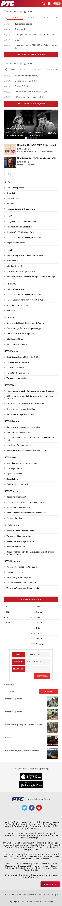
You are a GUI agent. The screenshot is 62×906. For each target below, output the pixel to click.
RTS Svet (10, 283)
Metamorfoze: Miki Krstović (18, 432)
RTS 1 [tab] (15, 17)
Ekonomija (20, 824)
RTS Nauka (11, 317)
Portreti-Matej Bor (14, 518)
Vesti (6, 822)
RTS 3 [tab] (47, 17)
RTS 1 (8, 182)
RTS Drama (11, 351)
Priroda (8, 847)
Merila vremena (35, 824)
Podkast (48, 826)
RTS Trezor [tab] (24, 69)
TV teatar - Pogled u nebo (17, 373)
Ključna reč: (18, 669)
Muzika (40, 842)
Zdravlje (34, 845)
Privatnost (9, 894)
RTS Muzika (11, 525)
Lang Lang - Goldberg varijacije (19, 445)
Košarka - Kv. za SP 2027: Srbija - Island (36, 145)
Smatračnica (35, 826)
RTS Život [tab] (47, 69)
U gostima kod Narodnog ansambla (21, 463)
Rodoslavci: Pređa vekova (17, 305)
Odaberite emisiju (34, 662)
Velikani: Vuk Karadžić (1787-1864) (21, 567)
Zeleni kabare (12, 479)
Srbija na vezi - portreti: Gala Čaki (20, 409)
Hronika (55, 822)
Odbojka (49, 833)
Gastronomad (12, 198)
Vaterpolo (21, 835)
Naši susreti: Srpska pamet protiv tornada (24, 237)
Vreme (8, 826)
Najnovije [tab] (9, 684)
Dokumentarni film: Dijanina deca (20, 271)
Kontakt (14, 875)
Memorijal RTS (36, 837)
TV (5, 854)
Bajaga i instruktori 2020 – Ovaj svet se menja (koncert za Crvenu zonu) (30, 553)
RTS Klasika (11, 421)
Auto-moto (44, 835)
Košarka (30, 833)
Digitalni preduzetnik (24, 847)
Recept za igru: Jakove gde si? (19, 577)
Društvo (8, 824)
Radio (8, 863)
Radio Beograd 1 (22, 863)
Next (56, 18)
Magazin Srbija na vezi (16, 242)
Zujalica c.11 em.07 (14, 572)
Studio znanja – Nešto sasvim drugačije (36, 158)
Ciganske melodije (14, 473)
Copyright (20, 894)
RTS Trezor (11, 491)
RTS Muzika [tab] (36, 69)
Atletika (32, 835)
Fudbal (20, 833)
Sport (11, 833)
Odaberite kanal (34, 654)
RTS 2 (8, 216)
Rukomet (9, 835)
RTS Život (10, 385)
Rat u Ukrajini (51, 824)
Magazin (8, 842)
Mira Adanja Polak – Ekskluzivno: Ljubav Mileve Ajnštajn (30, 276)
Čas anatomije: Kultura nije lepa (20, 334)
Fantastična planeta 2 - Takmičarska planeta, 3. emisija (30, 391)
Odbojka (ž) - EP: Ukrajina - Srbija (20, 232)
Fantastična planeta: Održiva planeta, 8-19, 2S (26, 255)
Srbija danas (43, 822)
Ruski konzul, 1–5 (14, 261)
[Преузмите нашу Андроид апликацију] (31, 784)
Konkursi (53, 875)
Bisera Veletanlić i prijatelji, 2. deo (20, 541)
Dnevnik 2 (10, 193)
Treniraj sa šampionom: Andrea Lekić (22, 583)
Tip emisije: (18, 662)
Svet (32, 822)
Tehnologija (52, 842)
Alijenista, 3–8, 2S (14, 266)
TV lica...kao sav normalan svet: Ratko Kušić (25, 300)
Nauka (55, 845)
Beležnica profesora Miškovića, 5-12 (22, 357)
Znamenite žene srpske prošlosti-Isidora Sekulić (27, 513)
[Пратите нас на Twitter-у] (24, 808)
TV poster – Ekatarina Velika (18, 536)
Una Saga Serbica (14, 468)
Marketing (25, 875)
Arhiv (35, 870)
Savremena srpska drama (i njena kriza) (23, 427)
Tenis (39, 833)
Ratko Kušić (11, 203)
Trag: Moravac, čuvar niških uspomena (23, 221)
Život (17, 842)
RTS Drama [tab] (13, 69)
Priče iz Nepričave (15, 128)
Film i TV (45, 845)
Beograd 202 (24, 866)
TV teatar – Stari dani (15, 367)
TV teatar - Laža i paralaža (17, 362)
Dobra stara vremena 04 (17, 497)
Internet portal (31, 877)
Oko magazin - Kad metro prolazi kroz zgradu (25, 403)
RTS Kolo (10, 457)
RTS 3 (8, 250)
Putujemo (7, 845)
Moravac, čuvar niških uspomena (20, 209)
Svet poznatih (21, 845)
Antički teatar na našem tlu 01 (19, 507)
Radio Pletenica (41, 866)
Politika (14, 822)
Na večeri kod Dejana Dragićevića (20, 414)
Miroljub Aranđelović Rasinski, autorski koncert (27, 450)
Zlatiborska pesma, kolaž (17, 484)
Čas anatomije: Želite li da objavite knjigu (24, 328)
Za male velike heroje (46, 847)
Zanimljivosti (28, 842)
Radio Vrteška (42, 868)
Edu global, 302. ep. (14, 339)
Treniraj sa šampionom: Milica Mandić (22, 588)
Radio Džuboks (25, 868)
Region (24, 822)
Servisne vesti (20, 826)
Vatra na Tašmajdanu (15, 546)
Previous (6, 18)
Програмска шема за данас (31, 54)
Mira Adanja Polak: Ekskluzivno (19, 227)
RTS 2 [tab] (31, 17)
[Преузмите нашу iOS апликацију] (31, 776)
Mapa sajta (50, 884)
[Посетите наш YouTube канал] (39, 808)
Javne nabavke (40, 875)
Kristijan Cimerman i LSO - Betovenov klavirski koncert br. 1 (30, 438)
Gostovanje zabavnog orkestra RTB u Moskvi (26, 502)
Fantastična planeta (15, 187)
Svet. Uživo (11, 310)
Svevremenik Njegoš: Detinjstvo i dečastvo (25, 323)
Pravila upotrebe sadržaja (38, 894)
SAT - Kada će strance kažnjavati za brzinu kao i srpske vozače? (30, 397)
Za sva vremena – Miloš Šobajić (20, 531)
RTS (7, 875)
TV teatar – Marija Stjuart (17, 378)
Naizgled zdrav (31, 849)
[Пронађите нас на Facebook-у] (32, 808)
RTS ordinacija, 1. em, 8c (17, 344)
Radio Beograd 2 (41, 863)
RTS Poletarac (13, 561)
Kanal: (18, 654)
